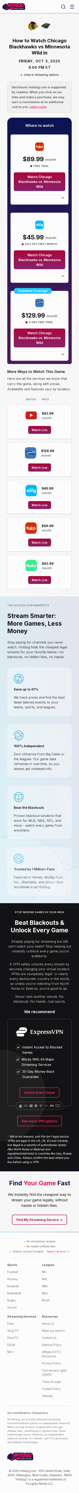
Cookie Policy (51, 1389)
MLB (45, 1293)
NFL (44, 1272)
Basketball (14, 1293)
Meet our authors (53, 1330)
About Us (48, 1323)
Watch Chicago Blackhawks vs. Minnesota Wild (39, 182)
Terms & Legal (51, 1381)
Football (12, 1272)
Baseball (13, 1286)
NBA (45, 1286)
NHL (44, 1279)
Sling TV (13, 1330)
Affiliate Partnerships (25, 1442)
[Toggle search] (63, 6)
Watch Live (39, 430)
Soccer (12, 1307)
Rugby (11, 1300)
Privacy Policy (51, 1363)
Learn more (38, 107)
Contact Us (49, 1337)
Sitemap (47, 1396)
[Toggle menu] (72, 6)
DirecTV (12, 1337)
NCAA (46, 1300)
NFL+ (10, 1352)
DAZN (11, 1345)
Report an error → (58, 1251)
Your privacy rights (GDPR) (54, 1372)
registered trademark (48, 1479)
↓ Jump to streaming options (39, 74)
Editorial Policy (51, 1345)
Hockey (12, 1279)
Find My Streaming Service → (39, 1220)
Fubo (10, 1323)
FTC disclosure (58, 1438)
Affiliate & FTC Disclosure (51, 1354)
